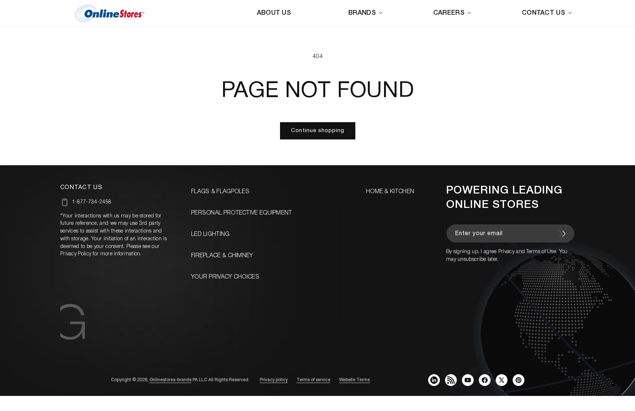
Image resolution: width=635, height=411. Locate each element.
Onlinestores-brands (170, 380)
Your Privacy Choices (225, 277)
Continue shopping (317, 130)
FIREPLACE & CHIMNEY (222, 255)
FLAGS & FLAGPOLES (220, 191)
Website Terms (354, 380)
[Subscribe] (562, 233)
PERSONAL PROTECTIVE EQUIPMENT (241, 213)
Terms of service (313, 380)
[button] (366, 13)
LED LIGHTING (210, 234)
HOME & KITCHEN (390, 191)
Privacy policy (274, 380)
